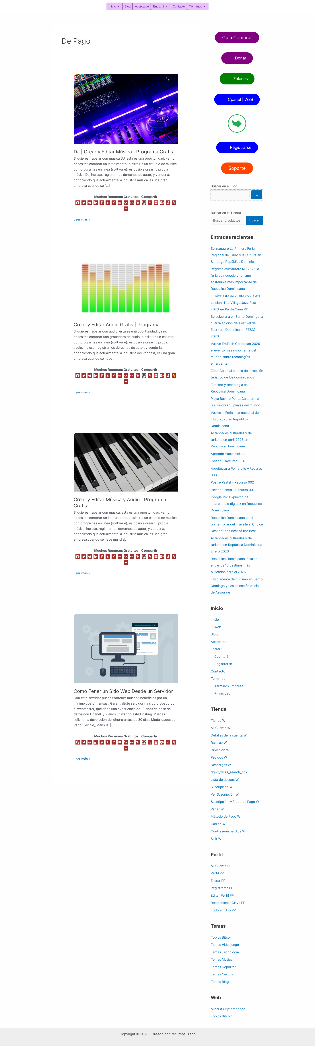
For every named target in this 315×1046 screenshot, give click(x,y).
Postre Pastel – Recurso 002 (232, 482)
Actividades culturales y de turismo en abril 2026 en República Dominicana (231, 439)
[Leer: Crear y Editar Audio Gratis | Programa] (126, 288)
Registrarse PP (222, 888)
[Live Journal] (174, 202)
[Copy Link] (150, 202)
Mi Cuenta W (220, 728)
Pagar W (217, 809)
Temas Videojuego (225, 945)
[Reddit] (89, 202)
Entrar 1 (158, 6)
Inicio (112, 6)
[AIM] (168, 202)
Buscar (254, 220)
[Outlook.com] (162, 202)
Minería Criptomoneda (228, 1009)
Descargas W (221, 765)
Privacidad (222, 693)
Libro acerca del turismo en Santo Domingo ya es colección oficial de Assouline (237, 585)
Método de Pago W (225, 816)
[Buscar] (256, 194)
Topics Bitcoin (222, 937)
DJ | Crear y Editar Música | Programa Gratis (123, 151)
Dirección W (220, 750)
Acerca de (142, 6)
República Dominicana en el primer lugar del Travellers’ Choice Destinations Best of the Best (237, 524)
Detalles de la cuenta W (229, 735)
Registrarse (223, 664)
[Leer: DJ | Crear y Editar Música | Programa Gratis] (126, 109)
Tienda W (218, 720)
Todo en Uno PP (223, 910)
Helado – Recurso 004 (228, 461)
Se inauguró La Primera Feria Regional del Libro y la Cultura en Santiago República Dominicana (236, 255)
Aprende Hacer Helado (228, 454)
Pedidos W (219, 757)
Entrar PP (218, 881)
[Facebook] (77, 202)
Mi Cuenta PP (221, 866)
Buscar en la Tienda (226, 213)
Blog (128, 6)
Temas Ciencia (222, 974)
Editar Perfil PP (222, 895)
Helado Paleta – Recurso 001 (232, 490)
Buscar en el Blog (224, 186)
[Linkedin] (95, 202)
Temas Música (222, 959)
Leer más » (82, 219)
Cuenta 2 (221, 656)
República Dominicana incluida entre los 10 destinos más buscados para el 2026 (234, 565)
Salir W (216, 839)
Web (217, 627)
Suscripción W (222, 787)
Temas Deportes (223, 967)
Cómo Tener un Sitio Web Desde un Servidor (123, 691)
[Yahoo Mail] (113, 202)
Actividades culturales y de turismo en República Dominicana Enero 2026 (236, 544)
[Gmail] (156, 202)
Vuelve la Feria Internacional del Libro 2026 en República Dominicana (235, 419)
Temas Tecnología (225, 952)
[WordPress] (144, 202)
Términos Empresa (228, 686)
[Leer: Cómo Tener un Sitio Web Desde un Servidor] (126, 648)
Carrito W (218, 824)
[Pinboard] (138, 202)
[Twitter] (83, 202)
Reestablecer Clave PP (228, 903)
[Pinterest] (101, 202)
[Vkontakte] (126, 202)
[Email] (119, 202)
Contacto (179, 6)
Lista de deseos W (225, 780)
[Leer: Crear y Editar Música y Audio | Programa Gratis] (126, 462)
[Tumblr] (107, 202)
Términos (195, 6)
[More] (126, 208)
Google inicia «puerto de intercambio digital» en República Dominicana (236, 503)
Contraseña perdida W (228, 831)
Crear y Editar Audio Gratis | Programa (117, 324)
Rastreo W (219, 743)
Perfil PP (217, 873)
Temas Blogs (220, 982)
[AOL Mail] (132, 202)
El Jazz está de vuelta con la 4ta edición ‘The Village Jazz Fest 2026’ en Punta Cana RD (235, 302)
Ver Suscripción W (225, 794)
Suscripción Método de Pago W (235, 802)
